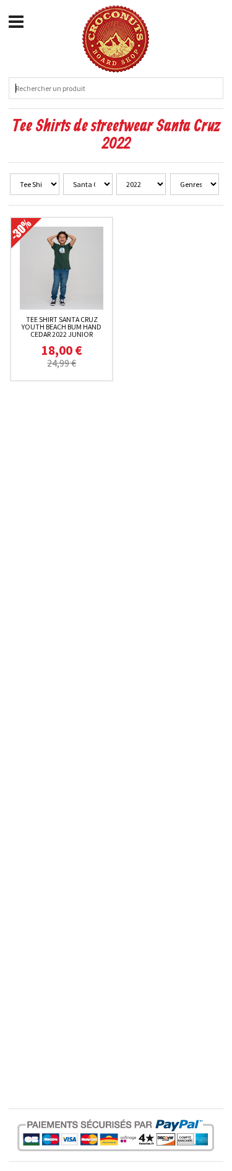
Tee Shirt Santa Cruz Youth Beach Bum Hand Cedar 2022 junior (61, 327)
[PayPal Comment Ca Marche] (116, 1135)
